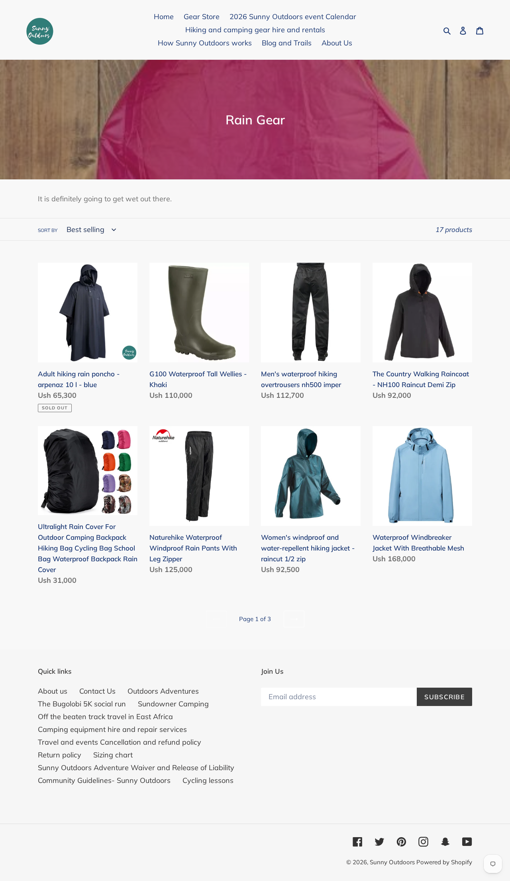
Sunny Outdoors (393, 862)
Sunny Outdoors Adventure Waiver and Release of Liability (136, 767)
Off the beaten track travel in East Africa (105, 716)
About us (52, 691)
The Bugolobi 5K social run (82, 703)
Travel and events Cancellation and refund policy (119, 742)
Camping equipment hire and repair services (112, 729)
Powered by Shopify (444, 862)
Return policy (59, 754)
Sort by (47, 230)
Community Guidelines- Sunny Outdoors (104, 780)
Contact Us (97, 691)
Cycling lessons (207, 780)
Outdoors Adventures (163, 691)
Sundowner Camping (173, 703)
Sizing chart (113, 754)
